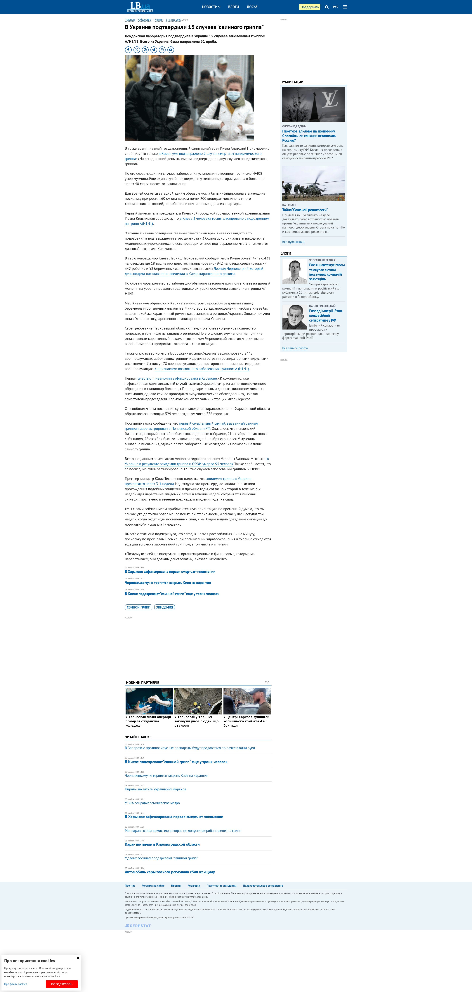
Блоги (233, 7)
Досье (252, 7)
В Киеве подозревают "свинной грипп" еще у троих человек (172, 593)
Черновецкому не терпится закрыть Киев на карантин (168, 582)
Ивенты (176, 885)
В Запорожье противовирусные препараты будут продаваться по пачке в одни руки (190, 747)
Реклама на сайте (153, 885)
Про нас (130, 885)
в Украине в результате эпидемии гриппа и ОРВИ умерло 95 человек (197, 461)
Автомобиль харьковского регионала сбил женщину (170, 871)
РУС (336, 7)
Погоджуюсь (61, 984)
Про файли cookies (15, 984)
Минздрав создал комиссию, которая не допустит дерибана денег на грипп (183, 830)
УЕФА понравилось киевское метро (152, 803)
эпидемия (164, 607)
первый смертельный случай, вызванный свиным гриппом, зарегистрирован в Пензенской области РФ (191, 426)
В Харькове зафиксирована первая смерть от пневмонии (170, 571)
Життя (159, 19)
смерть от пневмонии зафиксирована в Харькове (177, 378)
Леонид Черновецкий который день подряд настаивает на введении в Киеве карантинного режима (194, 271)
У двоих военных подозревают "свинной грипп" (161, 858)
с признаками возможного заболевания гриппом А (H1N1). (202, 368)
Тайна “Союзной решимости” (305, 209)
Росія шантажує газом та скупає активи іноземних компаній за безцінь (327, 271)
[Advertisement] (198, 646)
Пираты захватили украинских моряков (155, 789)
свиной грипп (138, 607)
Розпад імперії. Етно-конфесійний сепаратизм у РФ (326, 315)
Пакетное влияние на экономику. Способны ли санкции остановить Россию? (309, 136)
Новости (210, 7)
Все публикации (293, 242)
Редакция (194, 885)
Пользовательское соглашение (263, 885)
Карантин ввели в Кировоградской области (162, 844)
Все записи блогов (295, 348)
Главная (130, 19)
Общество (144, 19)
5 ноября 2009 (173, 19)
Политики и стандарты (221, 885)
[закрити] (78, 958)
